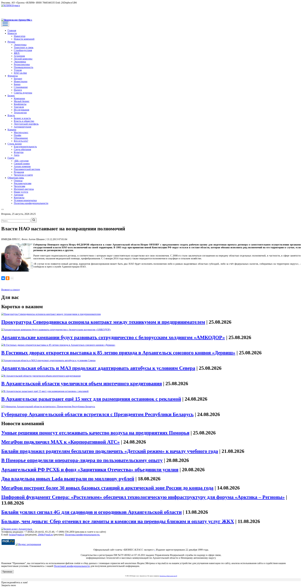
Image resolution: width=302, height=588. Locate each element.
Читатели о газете (23, 175)
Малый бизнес (21, 101)
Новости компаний (24, 39)
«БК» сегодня (21, 160)
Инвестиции (20, 81)
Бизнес (11, 95)
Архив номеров (22, 166)
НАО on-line (20, 73)
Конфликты (20, 104)
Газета (11, 158)
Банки (17, 84)
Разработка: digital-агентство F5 (168, 576)
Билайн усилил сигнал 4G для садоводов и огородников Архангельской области (91, 512)
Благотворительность (25, 146)
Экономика (20, 61)
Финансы (13, 75)
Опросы (18, 180)
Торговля (19, 107)
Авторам (18, 194)
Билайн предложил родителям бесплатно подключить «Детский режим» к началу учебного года (109, 451)
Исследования (21, 109)
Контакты (19, 197)
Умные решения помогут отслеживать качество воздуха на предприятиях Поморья (95, 433)
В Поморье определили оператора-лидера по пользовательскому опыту (82, 460)
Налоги (18, 90)
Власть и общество (24, 121)
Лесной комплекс (23, 58)
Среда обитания (22, 149)
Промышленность (23, 67)
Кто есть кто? (21, 141)
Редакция (19, 172)
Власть (11, 115)
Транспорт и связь (23, 47)
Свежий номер (22, 163)
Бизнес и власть (22, 118)
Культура (18, 152)
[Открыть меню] (5, 24)
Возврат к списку (10, 289)
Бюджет (18, 78)
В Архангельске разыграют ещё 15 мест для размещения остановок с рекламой (91, 399)
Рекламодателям (22, 183)
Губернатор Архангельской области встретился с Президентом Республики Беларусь (97, 414)
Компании (19, 98)
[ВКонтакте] (3, 278)
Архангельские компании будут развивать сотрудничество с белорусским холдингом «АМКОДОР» (113, 337)
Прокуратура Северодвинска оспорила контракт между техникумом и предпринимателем (103, 322)
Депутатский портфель (26, 124)
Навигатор (19, 36)
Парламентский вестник (27, 169)
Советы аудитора (23, 92)
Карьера (12, 129)
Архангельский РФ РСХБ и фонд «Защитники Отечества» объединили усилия (89, 469)
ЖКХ (17, 53)
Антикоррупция (22, 126)
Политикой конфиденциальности (72, 566)
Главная (12, 30)
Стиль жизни (15, 143)
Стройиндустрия (23, 50)
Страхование (21, 87)
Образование (21, 138)
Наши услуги (21, 192)
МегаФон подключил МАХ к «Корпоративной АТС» (60, 442)
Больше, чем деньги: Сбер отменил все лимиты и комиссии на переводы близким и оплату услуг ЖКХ (117, 521)
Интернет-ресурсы (24, 189)
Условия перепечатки (25, 200)
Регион (11, 41)
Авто (16, 155)
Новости (12, 33)
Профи (17, 135)
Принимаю (7, 572)
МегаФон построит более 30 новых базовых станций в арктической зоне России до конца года (107, 488)
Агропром (19, 56)
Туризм (18, 70)
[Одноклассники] (7, 278)
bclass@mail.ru (16, 534)
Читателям (19, 186)
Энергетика (20, 44)
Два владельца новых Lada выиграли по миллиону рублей (67, 478)
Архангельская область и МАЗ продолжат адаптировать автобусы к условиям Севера (98, 368)
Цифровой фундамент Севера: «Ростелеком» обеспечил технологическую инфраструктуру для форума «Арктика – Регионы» (143, 497)
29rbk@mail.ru (45, 534)
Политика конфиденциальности (31, 203)
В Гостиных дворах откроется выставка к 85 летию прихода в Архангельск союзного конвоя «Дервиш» (118, 352)
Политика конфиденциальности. (82, 534)
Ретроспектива (22, 64)
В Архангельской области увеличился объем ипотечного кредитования (81, 383)
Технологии (20, 112)
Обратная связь (16, 177)
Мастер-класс (21, 132)
